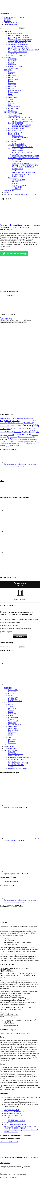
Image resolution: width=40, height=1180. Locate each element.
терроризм (14, 443)
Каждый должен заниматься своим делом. (17, 628)
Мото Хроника (17, 150)
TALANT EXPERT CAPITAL (14, 17)
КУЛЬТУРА (12, 61)
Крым (19, 423)
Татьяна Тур (12, 53)
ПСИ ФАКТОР (17, 169)
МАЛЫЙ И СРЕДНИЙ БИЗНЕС (23, 172)
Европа (4, 423)
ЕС (37, 420)
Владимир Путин (10, 420)
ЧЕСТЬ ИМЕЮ (17, 136)
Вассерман (28, 418)
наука (16, 439)
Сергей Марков (16, 428)
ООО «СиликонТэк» (19, 46)
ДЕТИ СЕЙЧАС (14, 116)
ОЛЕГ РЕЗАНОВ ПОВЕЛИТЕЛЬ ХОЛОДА (23, 50)
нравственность (25, 439)
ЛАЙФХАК (16, 189)
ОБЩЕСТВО (13, 59)
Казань (10, 81)
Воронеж (11, 77)
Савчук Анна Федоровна (17, 42)
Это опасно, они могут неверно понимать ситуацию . (21, 619)
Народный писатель (15, 130)
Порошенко (4, 426)
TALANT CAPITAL (15, 114)
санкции (25, 442)
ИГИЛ (11, 423)
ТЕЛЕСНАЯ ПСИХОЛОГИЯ (22, 147)
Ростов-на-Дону (13, 108)
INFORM (7, 19)
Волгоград (12, 75)
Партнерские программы (13, 1115)
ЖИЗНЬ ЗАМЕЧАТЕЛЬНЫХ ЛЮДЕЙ (25, 156)
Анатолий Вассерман (16, 418)
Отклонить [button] (13, 1177)
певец (2, 441)
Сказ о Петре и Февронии (21, 127)
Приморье (11, 72)
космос (23, 437)
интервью (23, 434)
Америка (4, 418)
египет (11, 435)
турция (4, 446)
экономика (15, 446)
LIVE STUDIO (9, 191)
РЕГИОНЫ (8, 702)
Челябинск (12, 83)
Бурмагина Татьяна (15, 33)
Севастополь (12, 97)
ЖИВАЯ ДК (16, 161)
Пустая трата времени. (10, 625)
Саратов (11, 101)
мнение (6, 439)
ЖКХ (14, 170)
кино (6, 437)
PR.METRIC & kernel (15, 754)
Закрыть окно (5, 1163)
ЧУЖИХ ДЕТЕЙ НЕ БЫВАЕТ (23, 167)
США (5, 428)
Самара (10, 95)
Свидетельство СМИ (11, 1110)
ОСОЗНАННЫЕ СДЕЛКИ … (14, 24)
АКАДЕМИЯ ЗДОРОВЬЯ (17, 759)
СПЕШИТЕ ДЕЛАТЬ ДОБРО (22, 119)
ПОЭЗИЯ (15, 183)
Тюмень (11, 103)
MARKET (7, 21)
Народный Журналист (16, 128)
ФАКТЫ (15, 181)
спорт (34, 441)
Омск (10, 94)
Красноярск (12, 88)
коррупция (15, 437)
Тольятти (11, 99)
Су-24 (32, 428)
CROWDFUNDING (11, 22)
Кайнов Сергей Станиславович (19, 35)
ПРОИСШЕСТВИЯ (15, 66)
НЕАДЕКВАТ (17, 139)
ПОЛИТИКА (13, 64)
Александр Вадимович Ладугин (19, 41)
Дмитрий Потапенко (28, 420)
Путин (16, 425)
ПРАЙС (7, 192)
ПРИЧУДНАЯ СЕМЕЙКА (21, 125)
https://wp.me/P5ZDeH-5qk (9, 1142)
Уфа (9, 105)
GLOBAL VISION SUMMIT (22, 152)
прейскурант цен (10, 748)
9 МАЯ (10, 766)
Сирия (26, 429)
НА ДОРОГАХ (17, 176)
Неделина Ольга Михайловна (18, 37)
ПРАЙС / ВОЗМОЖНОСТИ (14, 1111)
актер (18, 432)
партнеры (11, 1119)
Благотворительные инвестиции (19, 757)
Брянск (10, 74)
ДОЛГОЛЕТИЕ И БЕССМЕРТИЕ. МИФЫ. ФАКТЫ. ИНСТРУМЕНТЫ (25, 164)
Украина (7, 431)
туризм (32, 443)
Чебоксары (12, 85)
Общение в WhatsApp (16, 253)
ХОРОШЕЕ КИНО (19, 185)
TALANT (11, 752)
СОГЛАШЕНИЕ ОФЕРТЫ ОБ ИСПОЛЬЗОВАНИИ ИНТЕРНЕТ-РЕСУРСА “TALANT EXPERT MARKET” (20, 1126)
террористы (24, 443)
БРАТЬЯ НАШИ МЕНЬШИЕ (22, 121)
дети (5, 435)
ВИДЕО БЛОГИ (18, 143)
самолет (16, 441)
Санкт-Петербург (14, 106)
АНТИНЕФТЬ (13, 761)
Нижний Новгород (15, 90)
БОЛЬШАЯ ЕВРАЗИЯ (16, 765)
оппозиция (34, 439)
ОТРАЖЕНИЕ (17, 187)
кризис (31, 437)
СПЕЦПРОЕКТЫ (10, 750)
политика (9, 441)
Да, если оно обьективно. (11, 622)
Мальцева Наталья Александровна (20, 39)
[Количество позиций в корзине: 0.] (2, 470)
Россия (31, 425)
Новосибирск (13, 92)
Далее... (2, 250)
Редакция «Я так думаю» (13, 1113)
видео (28, 431)
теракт (5, 443)
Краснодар (12, 86)
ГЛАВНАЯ (8, 1122)
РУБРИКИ (8, 688)
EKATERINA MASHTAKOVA (19, 48)
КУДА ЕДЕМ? (17, 159)
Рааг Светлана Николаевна (17, 52)
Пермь (10, 110)
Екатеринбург (13, 79)
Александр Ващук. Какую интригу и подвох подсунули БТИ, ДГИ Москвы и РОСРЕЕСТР (20, 227)
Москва (29, 423)
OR (5, 745)
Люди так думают (18, 180)
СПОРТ (11, 695)
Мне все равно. (7, 632)
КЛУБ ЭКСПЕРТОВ (15, 132)
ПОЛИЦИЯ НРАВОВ (20, 138)
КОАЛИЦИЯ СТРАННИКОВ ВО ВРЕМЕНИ (20, 194)
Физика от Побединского (17, 55)
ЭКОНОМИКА (13, 68)
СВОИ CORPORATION (16, 1121)
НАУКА (11, 63)
